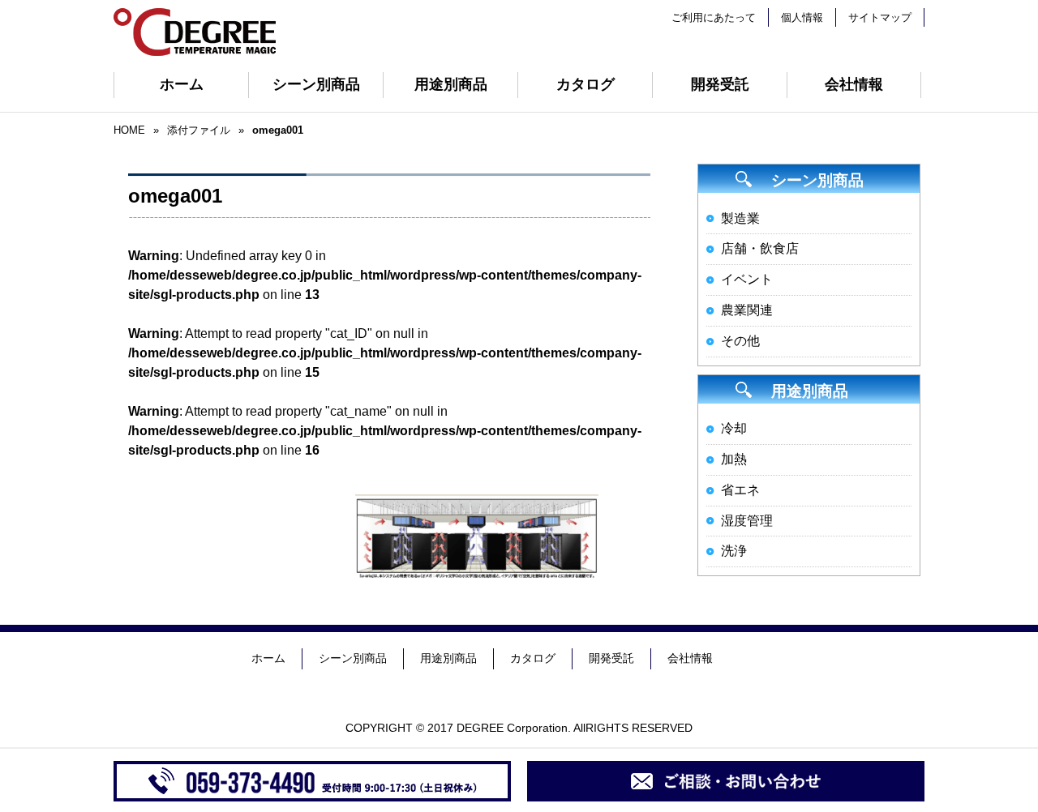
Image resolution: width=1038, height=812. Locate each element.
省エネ (740, 490)
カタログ (585, 84)
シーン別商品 (316, 84)
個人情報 (802, 17)
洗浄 (734, 551)
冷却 (734, 428)
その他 (740, 341)
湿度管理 (747, 521)
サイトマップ (879, 17)
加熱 (734, 459)
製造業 (740, 218)
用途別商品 (450, 84)
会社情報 (854, 84)
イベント (747, 279)
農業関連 (747, 310)
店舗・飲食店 (760, 248)
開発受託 (720, 84)
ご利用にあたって (713, 17)
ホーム (182, 84)
